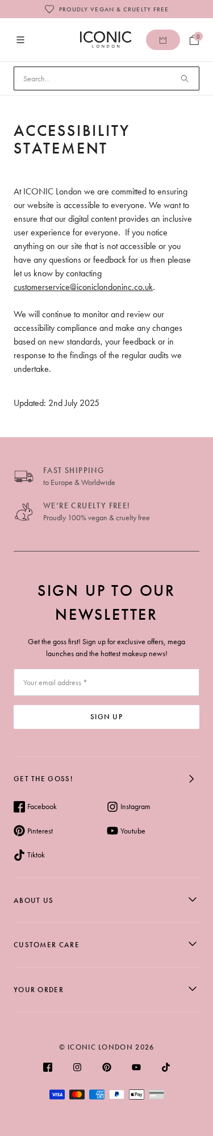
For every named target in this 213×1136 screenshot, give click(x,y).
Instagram (135, 806)
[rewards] (163, 40)
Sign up (106, 717)
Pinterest (40, 831)
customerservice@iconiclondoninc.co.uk (83, 287)
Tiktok (36, 854)
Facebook (42, 806)
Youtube (132, 831)
